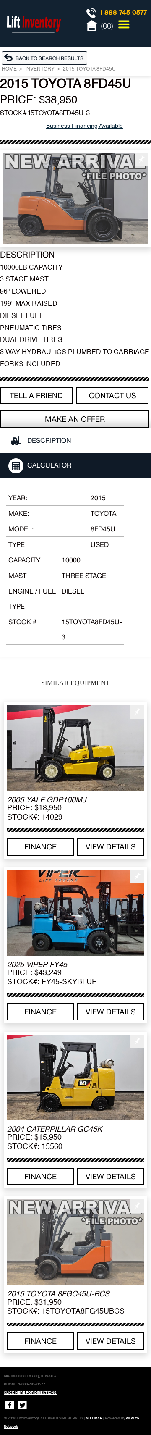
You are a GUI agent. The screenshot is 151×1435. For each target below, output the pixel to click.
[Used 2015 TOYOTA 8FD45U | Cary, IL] (75, 198)
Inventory (40, 69)
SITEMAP (94, 1418)
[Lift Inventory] (33, 42)
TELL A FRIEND (36, 395)
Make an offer (75, 419)
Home (9, 69)
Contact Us (112, 395)
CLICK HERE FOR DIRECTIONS (30, 1392)
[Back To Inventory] (46, 57)
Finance (40, 846)
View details (111, 846)
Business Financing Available (84, 125)
